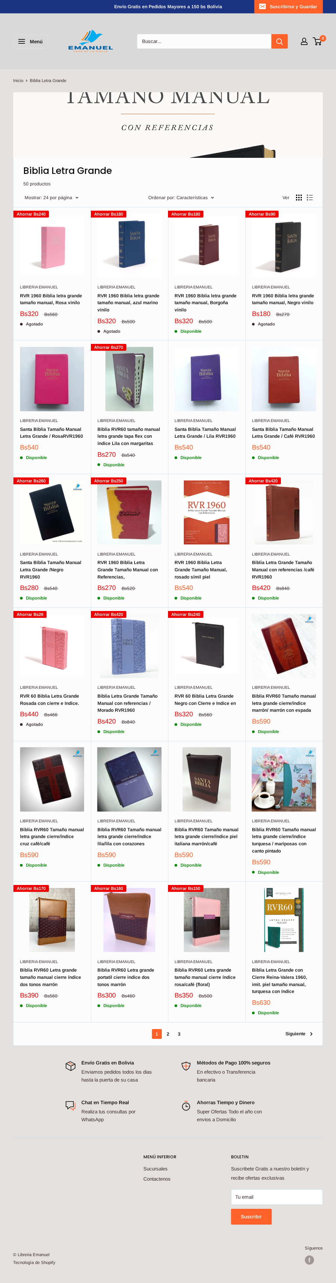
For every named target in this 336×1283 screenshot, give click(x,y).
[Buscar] (279, 41)
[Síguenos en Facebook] (309, 1260)
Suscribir (251, 1216)
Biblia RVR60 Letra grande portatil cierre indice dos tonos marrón (125, 977)
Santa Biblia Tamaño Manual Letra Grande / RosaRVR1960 (51, 433)
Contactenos (157, 1179)
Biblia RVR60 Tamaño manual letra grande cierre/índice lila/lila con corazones (129, 836)
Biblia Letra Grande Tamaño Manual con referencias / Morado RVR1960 (127, 703)
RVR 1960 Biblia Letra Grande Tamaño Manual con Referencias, (127, 569)
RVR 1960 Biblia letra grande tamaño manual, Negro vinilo (283, 299)
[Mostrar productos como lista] (310, 197)
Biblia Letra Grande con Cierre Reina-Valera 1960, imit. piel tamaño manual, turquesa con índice (279, 980)
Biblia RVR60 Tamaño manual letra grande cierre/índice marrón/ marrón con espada (284, 703)
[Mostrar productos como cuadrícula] (299, 197)
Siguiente (295, 1033)
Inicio (18, 80)
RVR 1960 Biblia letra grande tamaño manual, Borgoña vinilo (206, 302)
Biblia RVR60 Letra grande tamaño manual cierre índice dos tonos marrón (50, 977)
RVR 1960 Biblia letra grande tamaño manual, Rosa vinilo (51, 299)
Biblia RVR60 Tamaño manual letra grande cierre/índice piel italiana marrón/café (207, 836)
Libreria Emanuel (39, 287)
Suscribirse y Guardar (293, 6)
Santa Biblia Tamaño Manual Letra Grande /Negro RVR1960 (50, 569)
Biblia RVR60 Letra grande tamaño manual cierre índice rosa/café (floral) (205, 977)
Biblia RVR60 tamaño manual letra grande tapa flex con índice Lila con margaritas (128, 436)
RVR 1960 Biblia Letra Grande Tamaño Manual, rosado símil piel (201, 569)
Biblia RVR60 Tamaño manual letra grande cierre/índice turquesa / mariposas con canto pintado (284, 840)
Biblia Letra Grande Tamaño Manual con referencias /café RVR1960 (283, 569)
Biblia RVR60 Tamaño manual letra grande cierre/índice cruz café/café (52, 836)
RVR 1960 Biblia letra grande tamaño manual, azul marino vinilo (128, 302)
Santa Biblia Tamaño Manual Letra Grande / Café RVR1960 (283, 433)
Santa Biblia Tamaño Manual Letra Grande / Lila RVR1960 (205, 433)
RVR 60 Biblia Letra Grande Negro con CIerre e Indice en (205, 699)
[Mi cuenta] (304, 41)
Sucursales (155, 1168)
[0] (317, 41)
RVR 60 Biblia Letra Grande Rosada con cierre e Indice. (49, 699)
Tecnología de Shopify (34, 1262)
